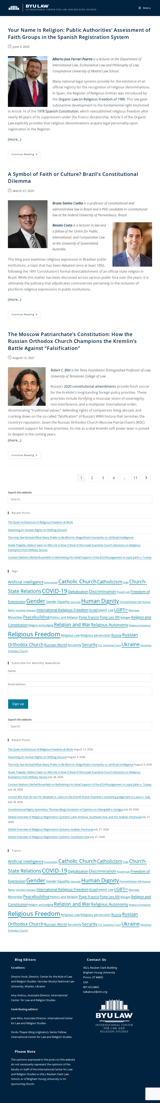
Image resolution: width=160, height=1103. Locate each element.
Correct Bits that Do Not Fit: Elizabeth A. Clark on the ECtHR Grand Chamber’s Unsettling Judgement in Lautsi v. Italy (79, 797)
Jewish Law (106, 610)
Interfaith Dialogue (26, 610)
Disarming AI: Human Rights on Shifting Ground (37, 530)
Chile (126, 582)
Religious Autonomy (109, 624)
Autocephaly (51, 582)
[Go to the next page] (146, 478)
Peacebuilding (36, 617)
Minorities (15, 617)
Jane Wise (17, 1018)
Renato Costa (62, 225)
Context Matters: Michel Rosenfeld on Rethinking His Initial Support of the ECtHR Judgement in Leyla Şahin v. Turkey (79, 557)
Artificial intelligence (26, 581)
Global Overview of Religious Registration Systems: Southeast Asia (48, 837)
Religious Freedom (34, 634)
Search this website (20, 492)
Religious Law (70, 635)
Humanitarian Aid (130, 602)
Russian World (55, 645)
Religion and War (72, 624)
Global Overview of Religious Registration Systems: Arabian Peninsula (50, 829)
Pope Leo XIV (110, 617)
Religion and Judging (40, 625)
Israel (93, 610)
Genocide (75, 602)
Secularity (74, 645)
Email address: (17, 684)
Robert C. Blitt (60, 370)
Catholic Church (77, 581)
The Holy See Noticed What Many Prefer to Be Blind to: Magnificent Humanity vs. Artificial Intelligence (70, 537)
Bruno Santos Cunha (67, 203)
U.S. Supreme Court (109, 645)
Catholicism (109, 581)
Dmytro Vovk (19, 976)
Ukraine (130, 644)
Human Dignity (100, 601)
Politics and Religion (64, 617)
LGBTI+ (121, 609)
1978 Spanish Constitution (57, 111)
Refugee (125, 617)
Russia (116, 635)
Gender (35, 601)
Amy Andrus (18, 995)
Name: (12, 671)
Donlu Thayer (19, 1032)
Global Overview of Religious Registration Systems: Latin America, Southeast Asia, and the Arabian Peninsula (74, 817)
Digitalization (78, 591)
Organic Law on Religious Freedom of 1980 (92, 99)
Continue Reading (26, 153)
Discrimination (102, 591)
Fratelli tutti (123, 592)
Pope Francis (89, 617)
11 (135, 477)
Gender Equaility (58, 602)
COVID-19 (54, 591)
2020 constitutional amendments (90, 386)
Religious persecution (95, 635)
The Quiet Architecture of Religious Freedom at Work (40, 522)
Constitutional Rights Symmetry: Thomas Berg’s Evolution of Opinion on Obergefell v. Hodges (65, 809)
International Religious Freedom (62, 609)
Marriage (134, 610)
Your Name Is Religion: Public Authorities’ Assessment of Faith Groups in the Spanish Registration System (79, 33)
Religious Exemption (140, 625)
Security (89, 644)
